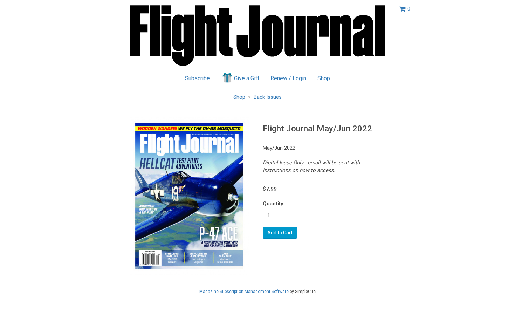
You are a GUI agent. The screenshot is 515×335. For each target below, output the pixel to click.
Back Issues (268, 97)
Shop (323, 78)
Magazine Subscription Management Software (244, 291)
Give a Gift (246, 78)
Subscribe (197, 78)
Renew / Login (288, 78)
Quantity (273, 203)
